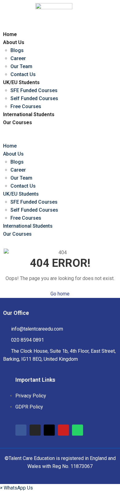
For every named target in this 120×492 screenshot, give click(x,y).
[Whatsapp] (77, 430)
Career (18, 58)
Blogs (17, 50)
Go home (60, 294)
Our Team (21, 66)
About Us (13, 42)
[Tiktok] (49, 430)
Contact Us (23, 74)
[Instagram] (35, 430)
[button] (54, 138)
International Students (28, 114)
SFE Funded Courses (34, 90)
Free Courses (25, 106)
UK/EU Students (21, 82)
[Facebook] (20, 430)
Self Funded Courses (34, 98)
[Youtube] (63, 430)
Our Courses (17, 122)
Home (10, 34)
